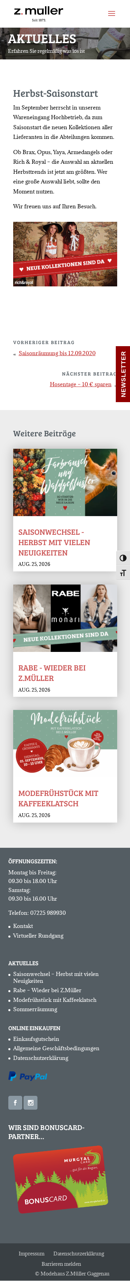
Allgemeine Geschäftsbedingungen (56, 1048)
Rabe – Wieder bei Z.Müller (47, 990)
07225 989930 (48, 912)
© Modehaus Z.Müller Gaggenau (72, 1273)
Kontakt (23, 925)
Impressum (31, 1253)
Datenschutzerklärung (40, 1057)
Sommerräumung (35, 1009)
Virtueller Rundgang (38, 935)
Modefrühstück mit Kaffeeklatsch (58, 797)
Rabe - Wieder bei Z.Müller (52, 672)
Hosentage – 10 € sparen (81, 384)
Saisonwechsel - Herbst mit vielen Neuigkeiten (54, 542)
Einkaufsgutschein (36, 1038)
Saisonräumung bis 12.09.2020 (57, 353)
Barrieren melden (61, 1264)
